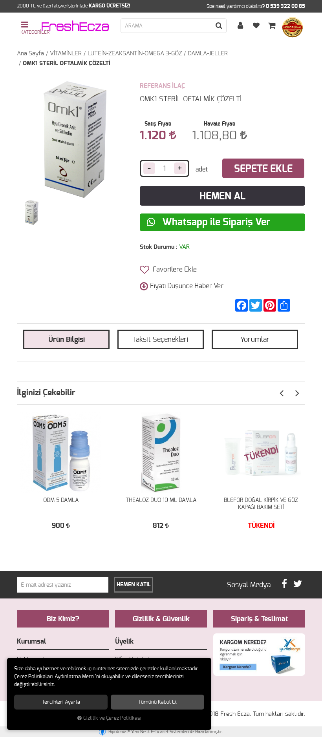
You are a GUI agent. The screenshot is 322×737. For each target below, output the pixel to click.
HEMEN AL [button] (222, 196)
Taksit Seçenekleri (160, 339)
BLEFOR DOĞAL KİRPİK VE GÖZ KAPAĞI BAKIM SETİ (261, 504)
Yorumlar (255, 339)
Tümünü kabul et (157, 702)
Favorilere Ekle (174, 269)
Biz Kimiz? (63, 619)
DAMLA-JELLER (208, 54)
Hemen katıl (134, 584)
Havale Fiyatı (219, 124)
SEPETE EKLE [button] (263, 169)
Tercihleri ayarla (61, 702)
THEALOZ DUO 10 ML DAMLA (161, 500)
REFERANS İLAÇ (162, 86)
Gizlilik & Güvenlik (161, 619)
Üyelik (124, 641)
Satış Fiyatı (158, 124)
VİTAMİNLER (66, 54)
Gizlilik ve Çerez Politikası (112, 718)
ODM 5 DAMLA (61, 500)
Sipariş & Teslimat (259, 619)
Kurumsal (31, 641)
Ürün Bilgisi (66, 339)
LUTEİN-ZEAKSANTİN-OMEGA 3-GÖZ (135, 54)
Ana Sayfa (30, 54)
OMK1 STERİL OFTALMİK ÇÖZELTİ (66, 63)
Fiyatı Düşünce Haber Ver (186, 286)
